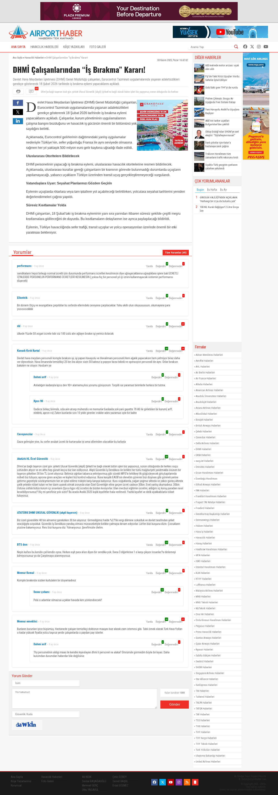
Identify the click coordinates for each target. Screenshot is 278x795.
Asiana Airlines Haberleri (208, 408)
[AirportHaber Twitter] (252, 46)
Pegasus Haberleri (205, 626)
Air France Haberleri (206, 378)
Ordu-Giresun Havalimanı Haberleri (213, 620)
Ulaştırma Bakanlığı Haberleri (210, 755)
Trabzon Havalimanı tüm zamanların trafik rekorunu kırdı (221, 155)
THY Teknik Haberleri (207, 744)
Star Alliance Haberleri (207, 679)
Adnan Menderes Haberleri (209, 354)
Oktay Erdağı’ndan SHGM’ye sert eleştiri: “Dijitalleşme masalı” (222, 133)
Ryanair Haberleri (204, 649)
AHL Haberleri (203, 366)
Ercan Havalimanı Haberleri (209, 472)
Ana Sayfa (17, 777)
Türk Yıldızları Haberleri (208, 749)
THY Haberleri (203, 732)
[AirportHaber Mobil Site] (195, 782)
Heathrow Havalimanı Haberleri (211, 549)
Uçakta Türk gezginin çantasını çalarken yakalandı (221, 166)
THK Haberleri (203, 726)
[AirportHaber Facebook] (245, 46)
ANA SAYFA (18, 47)
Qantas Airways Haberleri (208, 637)
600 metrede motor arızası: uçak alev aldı (222, 67)
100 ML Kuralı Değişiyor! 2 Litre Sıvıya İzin (219, 209)
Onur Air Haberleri (205, 614)
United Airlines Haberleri (208, 761)
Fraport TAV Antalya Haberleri (210, 502)
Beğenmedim (176, 266)
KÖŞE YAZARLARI (73, 47)
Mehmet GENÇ (90, 785)
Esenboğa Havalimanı (206, 478)
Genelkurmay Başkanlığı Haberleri (213, 514)
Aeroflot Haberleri (204, 360)
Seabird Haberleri (204, 661)
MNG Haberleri (203, 596)
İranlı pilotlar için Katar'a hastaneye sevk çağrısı (218, 144)
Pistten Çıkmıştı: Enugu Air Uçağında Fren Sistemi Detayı (220, 100)
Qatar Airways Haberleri (208, 643)
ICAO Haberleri (203, 561)
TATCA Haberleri (204, 708)
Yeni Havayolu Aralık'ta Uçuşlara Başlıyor (222, 111)
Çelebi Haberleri (204, 431)
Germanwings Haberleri (208, 520)
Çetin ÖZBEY (120, 777)
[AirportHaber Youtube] (266, 46)
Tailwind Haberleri (205, 696)
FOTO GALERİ (97, 47)
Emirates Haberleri (205, 466)
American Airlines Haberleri (209, 390)
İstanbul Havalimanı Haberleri (210, 567)
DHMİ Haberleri (203, 449)
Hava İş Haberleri (204, 531)
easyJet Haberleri (204, 461)
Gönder (174, 704)
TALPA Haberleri (204, 702)
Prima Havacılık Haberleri (208, 632)
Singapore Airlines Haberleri (210, 673)
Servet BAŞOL (120, 781)
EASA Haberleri (203, 455)
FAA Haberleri (202, 490)
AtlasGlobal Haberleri (206, 413)
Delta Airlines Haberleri (207, 443)
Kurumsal (16, 785)
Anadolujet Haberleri (206, 402)
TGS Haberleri (203, 720)
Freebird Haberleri (205, 508)
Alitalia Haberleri (204, 384)
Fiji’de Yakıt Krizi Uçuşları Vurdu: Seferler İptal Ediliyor (222, 78)
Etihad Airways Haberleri (208, 484)
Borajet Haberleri (204, 419)
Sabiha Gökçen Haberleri (208, 655)
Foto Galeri (47, 781)
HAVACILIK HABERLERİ (44, 47)
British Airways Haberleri (208, 425)
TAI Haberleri (202, 691)
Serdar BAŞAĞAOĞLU (94, 781)
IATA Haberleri (203, 555)
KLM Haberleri (203, 573)
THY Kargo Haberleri (206, 738)
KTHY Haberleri (203, 578)
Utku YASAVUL (90, 789)
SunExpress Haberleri (206, 685)
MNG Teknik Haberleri (207, 602)
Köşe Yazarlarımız (21, 781)
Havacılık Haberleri (205, 537)
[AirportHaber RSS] (187, 782)
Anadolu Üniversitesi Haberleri (211, 396)
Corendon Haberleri (205, 437)
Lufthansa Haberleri (206, 584)
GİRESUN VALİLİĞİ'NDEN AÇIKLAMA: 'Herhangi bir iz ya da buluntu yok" (219, 199)
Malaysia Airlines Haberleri (209, 590)
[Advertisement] (217, 278)
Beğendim (161, 266)
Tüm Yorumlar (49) (175, 252)
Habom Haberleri (204, 525)
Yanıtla (149, 266)
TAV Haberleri (203, 714)
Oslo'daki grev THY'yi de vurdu (221, 87)
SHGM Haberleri (204, 667)
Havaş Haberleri (204, 543)
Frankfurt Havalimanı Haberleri (211, 496)
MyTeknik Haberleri (205, 608)
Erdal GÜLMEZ (120, 785)
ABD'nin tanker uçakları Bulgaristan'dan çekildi (217, 122)
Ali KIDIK (86, 777)
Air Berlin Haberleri (205, 372)
